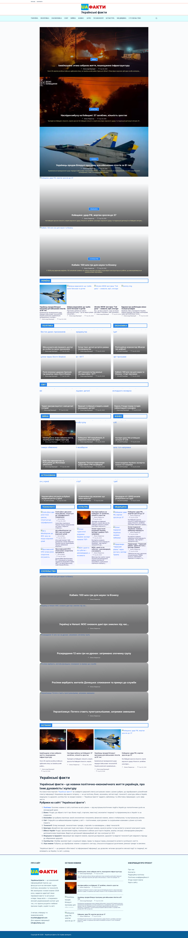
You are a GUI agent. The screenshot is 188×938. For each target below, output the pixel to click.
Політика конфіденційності (138, 877)
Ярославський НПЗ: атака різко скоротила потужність (64, 550)
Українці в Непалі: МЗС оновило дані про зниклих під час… (94, 624)
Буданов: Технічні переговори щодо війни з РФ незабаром (91, 464)
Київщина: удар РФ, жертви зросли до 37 (94, 215)
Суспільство (135, 18)
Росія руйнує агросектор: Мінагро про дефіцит (130, 348)
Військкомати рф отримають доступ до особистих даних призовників (58, 348)
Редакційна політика (136, 875)
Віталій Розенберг (122, 351)
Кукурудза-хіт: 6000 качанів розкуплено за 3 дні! (127, 497)
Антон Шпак (61, 519)
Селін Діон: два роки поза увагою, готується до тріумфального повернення (64, 514)
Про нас (33, 1)
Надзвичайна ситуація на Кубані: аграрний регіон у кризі (56, 497)
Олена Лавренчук (89, 118)
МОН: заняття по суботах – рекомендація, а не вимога (101, 549)
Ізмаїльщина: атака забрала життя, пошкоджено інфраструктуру (94, 65)
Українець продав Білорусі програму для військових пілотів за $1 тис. (94, 165)
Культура (110, 18)
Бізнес (81, 18)
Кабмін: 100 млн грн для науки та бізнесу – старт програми (129, 373)
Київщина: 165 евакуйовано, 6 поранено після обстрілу (91, 439)
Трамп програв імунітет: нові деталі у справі (57, 407)
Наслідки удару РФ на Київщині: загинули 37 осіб (127, 439)
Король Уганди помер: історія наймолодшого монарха (127, 407)
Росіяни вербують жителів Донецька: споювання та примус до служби (94, 682)
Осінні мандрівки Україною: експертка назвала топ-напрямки (130, 464)
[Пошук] (156, 18)
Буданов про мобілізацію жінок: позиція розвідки (134, 308)
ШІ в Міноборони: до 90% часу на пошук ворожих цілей (63, 532)
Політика (45, 18)
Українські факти (94, 12)
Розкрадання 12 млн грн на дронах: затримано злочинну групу (94, 653)
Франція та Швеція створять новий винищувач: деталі (93, 407)
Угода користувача (135, 880)
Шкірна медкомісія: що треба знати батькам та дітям (78, 308)
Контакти (39, 1)
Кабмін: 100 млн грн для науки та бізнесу (94, 265)
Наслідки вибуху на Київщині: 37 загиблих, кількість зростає (94, 115)
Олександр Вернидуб (89, 69)
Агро (89, 18)
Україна (34, 18)
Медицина (121, 18)
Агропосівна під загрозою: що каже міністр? (92, 497)
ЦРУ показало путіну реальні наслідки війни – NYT (90, 373)
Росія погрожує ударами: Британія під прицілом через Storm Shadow (57, 373)
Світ (66, 18)
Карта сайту (132, 882)
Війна (73, 18)
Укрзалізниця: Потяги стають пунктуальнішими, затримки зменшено (94, 711)
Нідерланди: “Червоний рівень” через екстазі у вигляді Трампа (137, 545)
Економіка (57, 18)
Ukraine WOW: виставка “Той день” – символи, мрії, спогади (106, 308)
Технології (98, 18)
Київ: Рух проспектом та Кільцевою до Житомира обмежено (54, 463)
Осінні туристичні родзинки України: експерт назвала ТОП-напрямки (100, 531)
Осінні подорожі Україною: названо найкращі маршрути (136, 528)
